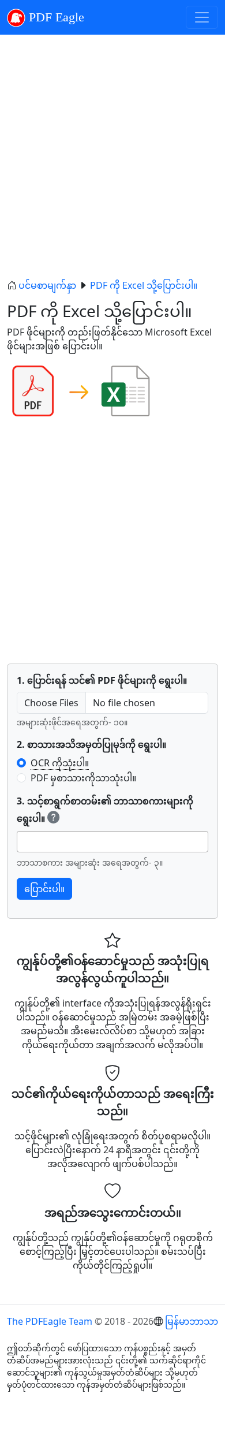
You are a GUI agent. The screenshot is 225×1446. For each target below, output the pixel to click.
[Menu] (202, 17)
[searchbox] (23, 841)
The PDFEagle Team (49, 1321)
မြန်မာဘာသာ (191, 1321)
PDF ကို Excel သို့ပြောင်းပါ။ (143, 285)
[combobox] (112, 841)
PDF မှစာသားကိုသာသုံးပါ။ (83, 778)
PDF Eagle (54, 17)
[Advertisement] (112, 156)
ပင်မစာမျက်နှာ (47, 285)
